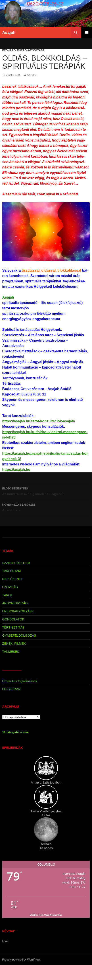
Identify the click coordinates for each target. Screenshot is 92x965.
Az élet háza (19, 507)
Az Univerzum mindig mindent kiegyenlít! (33, 491)
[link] (8, 297)
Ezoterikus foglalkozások (19, 681)
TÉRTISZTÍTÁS (13, 627)
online (15, 732)
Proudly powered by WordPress (21, 959)
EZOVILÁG (9, 50)
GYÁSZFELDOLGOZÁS (19, 635)
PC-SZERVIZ (11, 689)
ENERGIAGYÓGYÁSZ (30, 50)
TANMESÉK (10, 651)
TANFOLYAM (11, 571)
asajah (32, 74)
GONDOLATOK (13, 619)
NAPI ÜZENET (12, 579)
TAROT (7, 595)
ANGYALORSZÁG (15, 603)
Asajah (8, 32)
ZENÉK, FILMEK (14, 643)
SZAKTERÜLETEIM (16, 563)
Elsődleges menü (86, 32)
